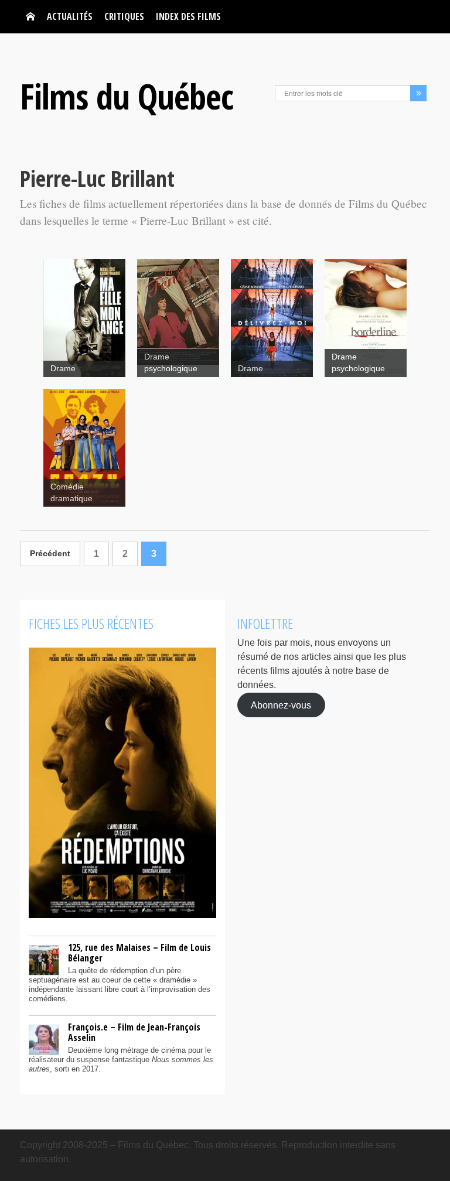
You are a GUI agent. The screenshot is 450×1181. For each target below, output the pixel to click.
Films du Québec (126, 96)
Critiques (124, 16)
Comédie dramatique (71, 492)
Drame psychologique (170, 362)
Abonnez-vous (281, 705)
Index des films (188, 16)
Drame (63, 368)
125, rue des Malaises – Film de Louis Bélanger (139, 952)
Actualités (70, 16)
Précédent (50, 553)
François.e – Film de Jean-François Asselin (134, 1032)
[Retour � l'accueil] (30, 17)
